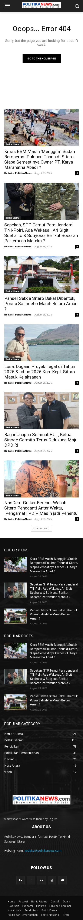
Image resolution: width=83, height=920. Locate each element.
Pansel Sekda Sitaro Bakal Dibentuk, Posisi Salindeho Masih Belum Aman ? (40, 303)
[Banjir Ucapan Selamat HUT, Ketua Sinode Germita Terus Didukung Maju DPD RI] (41, 410)
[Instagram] (52, 880)
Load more (40, 528)
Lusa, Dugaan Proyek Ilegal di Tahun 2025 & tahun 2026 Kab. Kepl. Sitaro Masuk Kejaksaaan (39, 372)
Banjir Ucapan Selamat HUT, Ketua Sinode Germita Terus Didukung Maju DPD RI (40, 440)
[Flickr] (41, 880)
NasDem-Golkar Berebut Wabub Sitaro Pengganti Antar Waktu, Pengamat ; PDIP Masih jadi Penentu (40, 508)
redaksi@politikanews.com (43, 850)
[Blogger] (20, 880)
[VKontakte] (62, 880)
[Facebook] (31, 880)
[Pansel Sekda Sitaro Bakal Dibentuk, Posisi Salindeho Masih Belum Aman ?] (41, 274)
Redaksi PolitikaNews (17, 173)
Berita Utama (12, 144)
